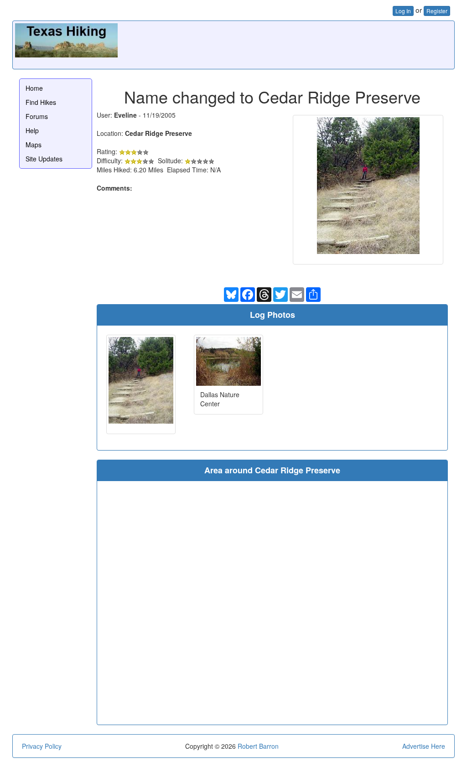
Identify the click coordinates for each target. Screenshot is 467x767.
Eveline (125, 114)
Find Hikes (41, 102)
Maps (34, 144)
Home (34, 88)
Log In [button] (403, 11)
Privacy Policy (42, 746)
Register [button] (436, 11)
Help (32, 130)
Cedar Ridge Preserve (158, 133)
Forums (37, 116)
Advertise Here (423, 746)
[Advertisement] (286, 43)
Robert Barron (258, 746)
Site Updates (44, 158)
